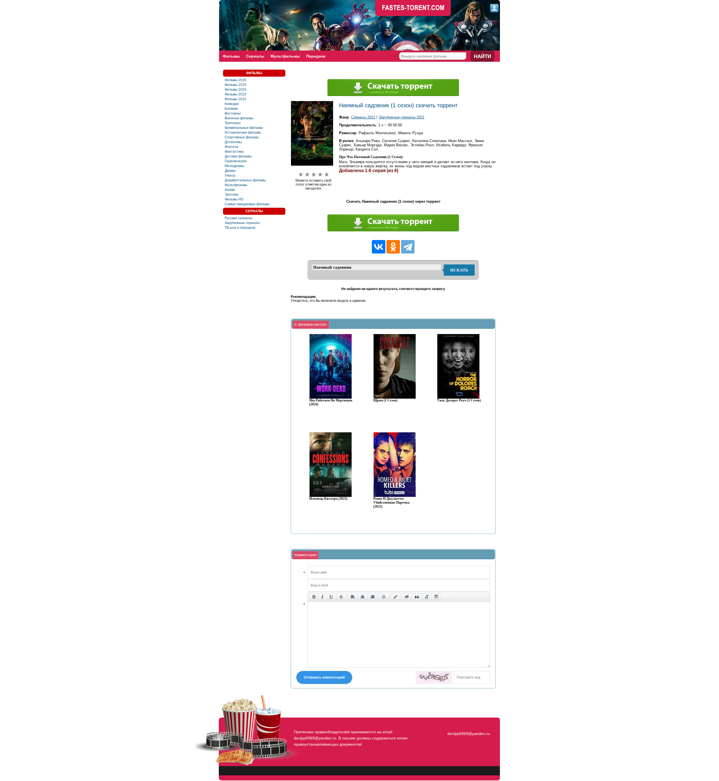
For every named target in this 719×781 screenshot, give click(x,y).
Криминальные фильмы (244, 128)
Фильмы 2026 (235, 80)
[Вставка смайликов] (384, 596)
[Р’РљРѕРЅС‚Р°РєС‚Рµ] (378, 247)
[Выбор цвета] (395, 596)
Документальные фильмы (245, 180)
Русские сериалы (238, 218)
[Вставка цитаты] (417, 596)
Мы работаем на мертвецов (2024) (330, 402)
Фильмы (231, 56)
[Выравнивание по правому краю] (372, 596)
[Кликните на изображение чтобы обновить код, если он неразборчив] (434, 677)
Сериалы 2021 (363, 117)
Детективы (233, 142)
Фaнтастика (234, 152)
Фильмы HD (234, 199)
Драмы (230, 171)
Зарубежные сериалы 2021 (401, 117)
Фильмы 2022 (235, 99)
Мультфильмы (285, 56)
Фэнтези (231, 147)
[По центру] (363, 596)
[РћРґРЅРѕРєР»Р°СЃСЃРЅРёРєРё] (393, 247)
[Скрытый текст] (407, 596)
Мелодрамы (234, 166)
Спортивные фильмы (242, 137)
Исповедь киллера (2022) (328, 499)
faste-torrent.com (413, 8)
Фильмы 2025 (235, 85)
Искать (459, 270)
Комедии (232, 104)
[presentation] (311, 325)
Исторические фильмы (243, 132)
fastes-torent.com (468, 723)
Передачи (316, 56)
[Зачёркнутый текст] (341, 596)
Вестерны (233, 113)
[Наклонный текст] (322, 596)
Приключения (236, 161)
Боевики (231, 109)
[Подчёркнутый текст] (331, 596)
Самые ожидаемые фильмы (247, 204)
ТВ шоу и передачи (240, 228)
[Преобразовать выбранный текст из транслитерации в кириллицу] (427, 596)
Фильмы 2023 (235, 94)
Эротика (231, 195)
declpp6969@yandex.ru (468, 733)
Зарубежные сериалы (242, 223)
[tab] (311, 325)
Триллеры (233, 123)
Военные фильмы (239, 118)
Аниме (230, 190)
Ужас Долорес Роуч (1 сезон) (459, 400)
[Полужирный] (313, 596)
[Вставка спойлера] (436, 596)
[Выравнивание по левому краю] (353, 596)
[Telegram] (408, 247)
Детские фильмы (238, 156)
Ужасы (230, 175)
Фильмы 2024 (235, 90)
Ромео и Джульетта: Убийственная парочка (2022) (391, 502)
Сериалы (255, 56)
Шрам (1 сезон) (385, 400)
